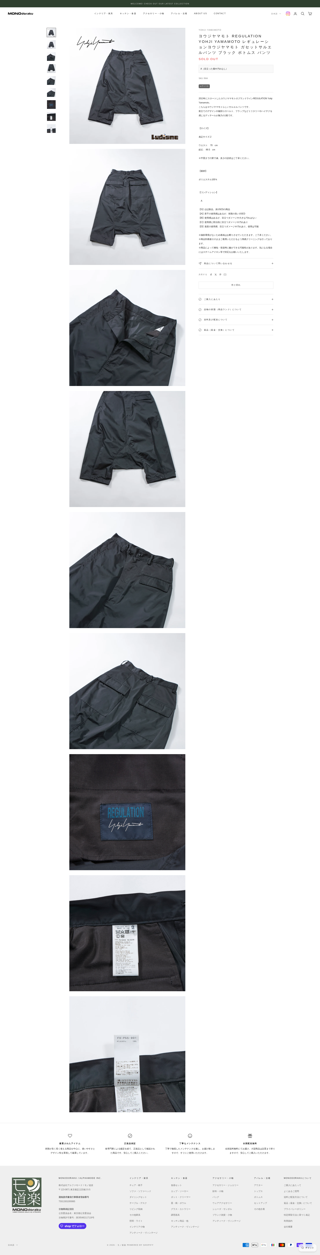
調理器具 (175, 1215)
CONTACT (220, 13)
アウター (258, 1185)
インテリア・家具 (103, 13)
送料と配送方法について (296, 1197)
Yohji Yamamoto (210, 30)
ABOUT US (200, 13)
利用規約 (288, 1221)
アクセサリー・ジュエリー (225, 1185)
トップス (258, 1191)
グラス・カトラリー (180, 1209)
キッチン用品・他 (179, 1221)
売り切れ (236, 285)
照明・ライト (136, 1221)
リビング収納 (136, 1209)
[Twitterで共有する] (215, 274)
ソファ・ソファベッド (140, 1191)
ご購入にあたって (292, 1185)
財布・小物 (217, 1191)
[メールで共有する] (225, 274)
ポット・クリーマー (180, 1197)
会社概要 (288, 1226)
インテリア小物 (137, 1226)
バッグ (215, 1197)
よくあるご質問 (291, 1191)
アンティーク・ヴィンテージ (144, 1232)
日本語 (274, 14)
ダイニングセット (138, 1197)
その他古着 (259, 1209)
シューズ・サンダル (222, 1209)
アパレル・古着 (179, 13)
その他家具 (135, 1215)
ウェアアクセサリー (222, 1203)
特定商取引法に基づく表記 (297, 1215)
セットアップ (260, 1203)
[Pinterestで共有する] (220, 274)
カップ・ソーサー (179, 1191)
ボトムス (258, 1197)
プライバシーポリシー (295, 1209)
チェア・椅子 (136, 1185)
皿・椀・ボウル (178, 1203)
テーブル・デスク (138, 1203)
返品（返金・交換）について (298, 1203)
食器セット (176, 1185)
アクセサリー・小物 (153, 13)
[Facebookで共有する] (211, 274)
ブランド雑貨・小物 (222, 1215)
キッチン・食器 (128, 13)
